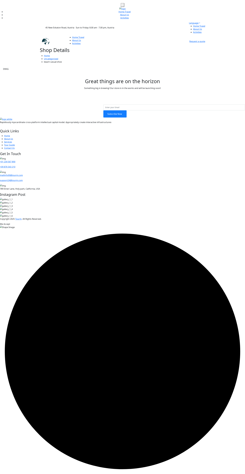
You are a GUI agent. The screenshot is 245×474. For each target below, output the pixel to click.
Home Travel (125, 11)
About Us (124, 14)
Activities (124, 17)
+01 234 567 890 (7, 161)
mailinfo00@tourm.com (11, 175)
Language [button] (194, 23)
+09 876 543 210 (7, 166)
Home (47, 55)
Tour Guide (9, 145)
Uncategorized (51, 58)
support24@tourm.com (11, 180)
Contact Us (9, 148)
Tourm (18, 219)
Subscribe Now (114, 114)
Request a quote (197, 41)
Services (8, 142)
